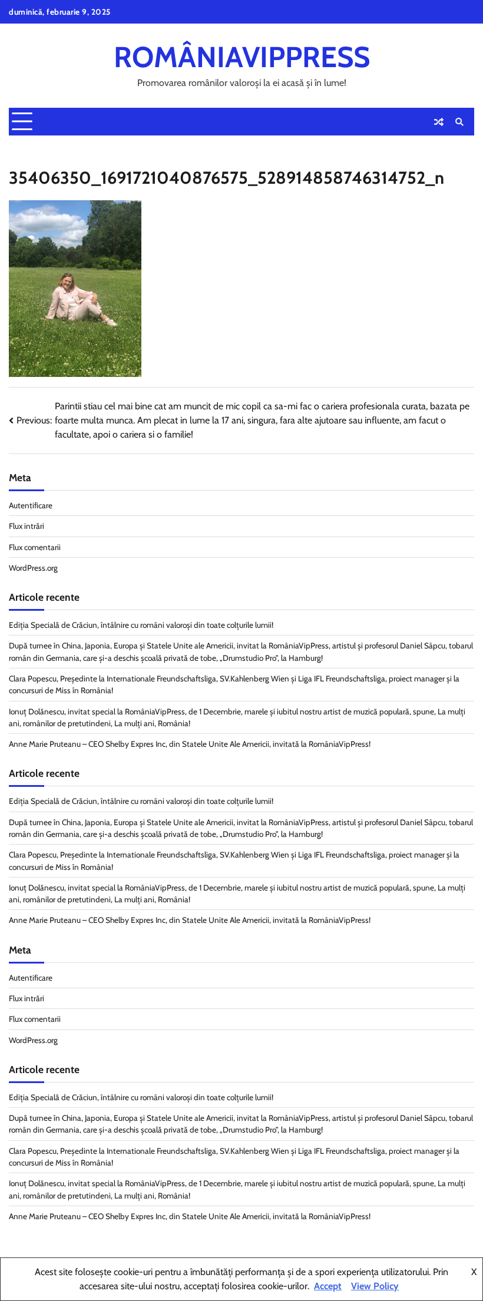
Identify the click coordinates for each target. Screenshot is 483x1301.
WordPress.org (33, 567)
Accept (328, 1286)
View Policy (375, 1286)
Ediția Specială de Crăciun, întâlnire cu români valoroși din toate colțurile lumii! (141, 625)
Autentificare (30, 505)
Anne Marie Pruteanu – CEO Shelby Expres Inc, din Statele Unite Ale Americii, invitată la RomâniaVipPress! (189, 744)
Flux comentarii (35, 547)
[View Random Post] (439, 122)
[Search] (459, 122)
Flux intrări (26, 526)
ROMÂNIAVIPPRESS (242, 56)
